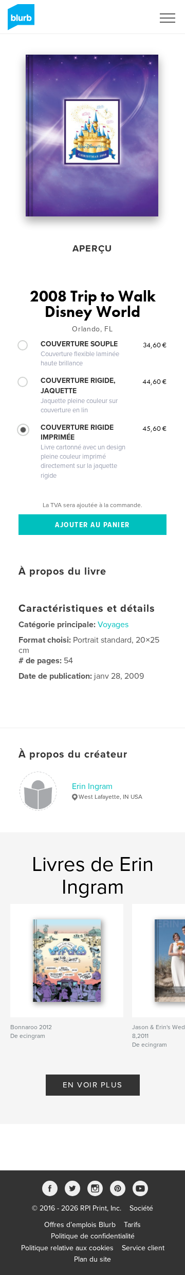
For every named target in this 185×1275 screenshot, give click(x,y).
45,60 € (154, 428)
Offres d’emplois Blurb (80, 1224)
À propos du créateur (72, 754)
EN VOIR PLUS (93, 1084)
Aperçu (92, 248)
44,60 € (154, 381)
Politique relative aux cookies (67, 1248)
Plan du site (92, 1259)
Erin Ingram (92, 786)
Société (141, 1208)
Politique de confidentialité (93, 1236)
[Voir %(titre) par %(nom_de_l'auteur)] (92, 135)
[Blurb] (19, 21)
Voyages (113, 624)
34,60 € (154, 344)
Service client (143, 1248)
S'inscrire (126, 18)
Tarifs (132, 1224)
